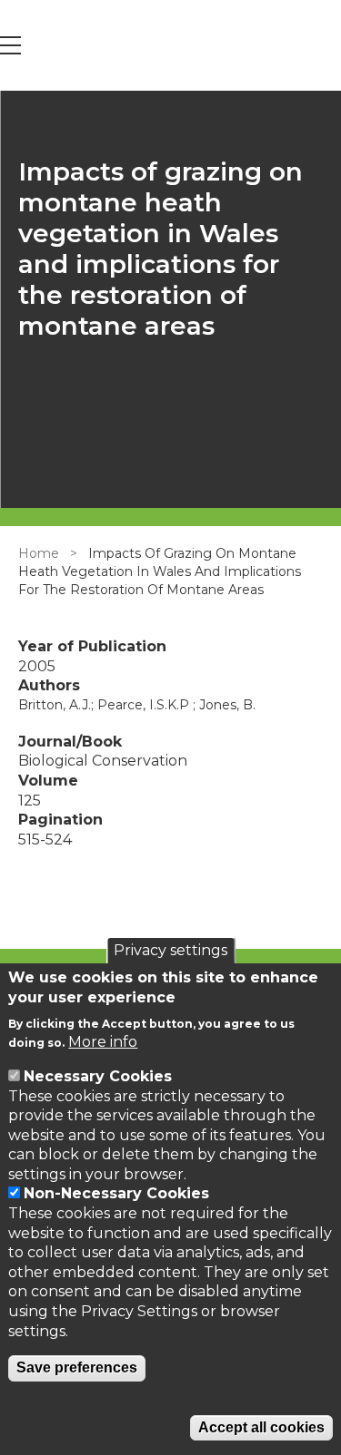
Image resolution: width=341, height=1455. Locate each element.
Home (38, 553)
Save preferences (76, 1367)
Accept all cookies (261, 1427)
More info (102, 1041)
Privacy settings (170, 950)
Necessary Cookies (98, 1076)
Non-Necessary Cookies (116, 1193)
